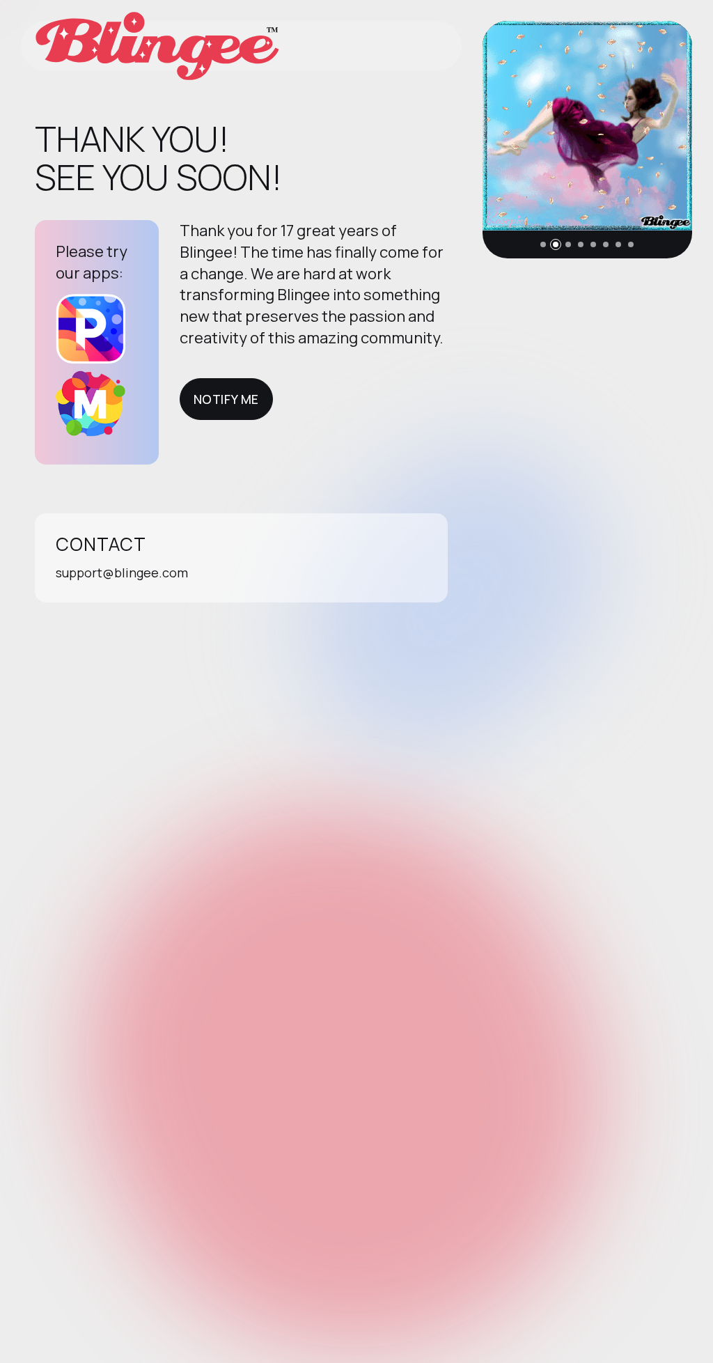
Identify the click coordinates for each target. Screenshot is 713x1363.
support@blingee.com (122, 572)
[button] (543, 244)
